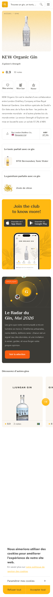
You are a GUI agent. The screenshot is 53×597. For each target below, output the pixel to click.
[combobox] (27, 4)
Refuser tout (14, 589)
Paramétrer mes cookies (20, 580)
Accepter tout (38, 589)
